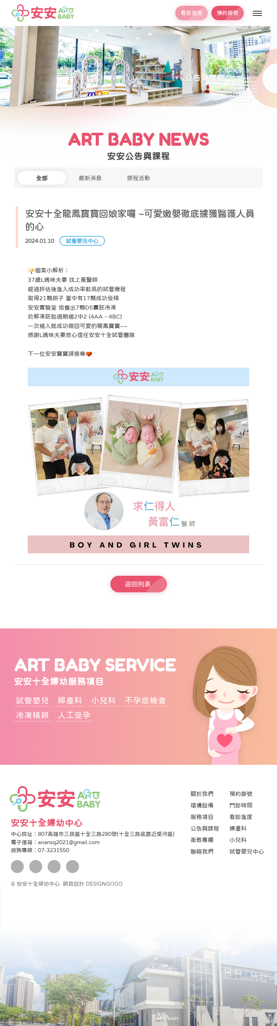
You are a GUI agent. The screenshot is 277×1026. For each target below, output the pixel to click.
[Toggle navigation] (257, 13)
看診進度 (191, 13)
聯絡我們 (202, 851)
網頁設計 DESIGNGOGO (93, 883)
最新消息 (90, 178)
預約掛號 (227, 13)
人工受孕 (74, 715)
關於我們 (202, 794)
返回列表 (138, 584)
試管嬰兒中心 (82, 241)
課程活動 (138, 178)
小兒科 (103, 700)
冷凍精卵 (32, 715)
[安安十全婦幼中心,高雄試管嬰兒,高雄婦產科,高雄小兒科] (43, 13)
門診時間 (240, 805)
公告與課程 (204, 828)
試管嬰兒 (32, 700)
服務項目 (202, 817)
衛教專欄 (202, 840)
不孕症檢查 (145, 700)
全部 (42, 178)
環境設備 (202, 805)
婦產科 (70, 700)
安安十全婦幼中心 (47, 823)
